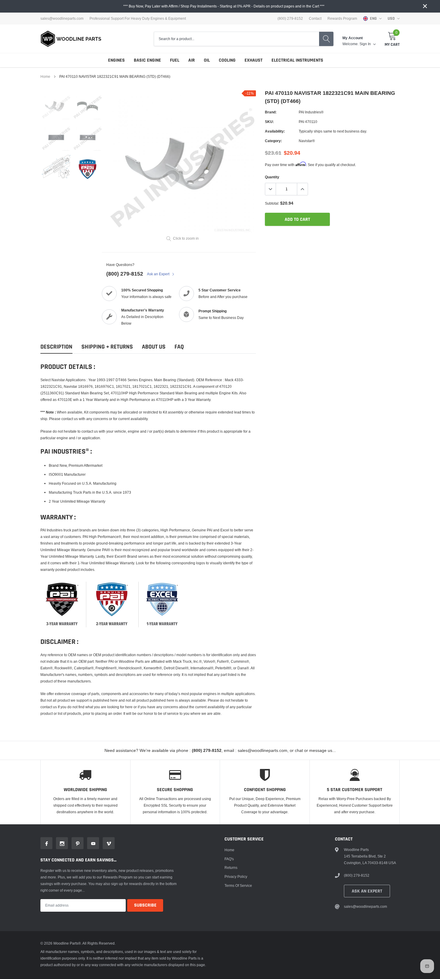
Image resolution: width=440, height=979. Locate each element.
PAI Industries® (311, 112)
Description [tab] (56, 347)
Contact (315, 18)
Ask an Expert (158, 274)
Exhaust (254, 60)
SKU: (269, 121)
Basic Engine (147, 60)
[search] (326, 39)
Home (45, 76)
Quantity (272, 177)
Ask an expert (367, 891)
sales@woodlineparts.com (62, 18)
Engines (116, 60)
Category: (273, 141)
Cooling (227, 60)
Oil (207, 60)
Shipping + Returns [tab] (107, 347)
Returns (230, 867)
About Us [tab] (154, 347)
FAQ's (229, 859)
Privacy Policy (235, 876)
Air (191, 60)
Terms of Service (238, 885)
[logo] (71, 38)
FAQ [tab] (179, 347)
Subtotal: (272, 203)
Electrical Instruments (297, 60)
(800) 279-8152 (124, 273)
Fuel (174, 60)
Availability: (275, 131)
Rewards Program (342, 18)
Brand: (271, 112)
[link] (56, 106)
